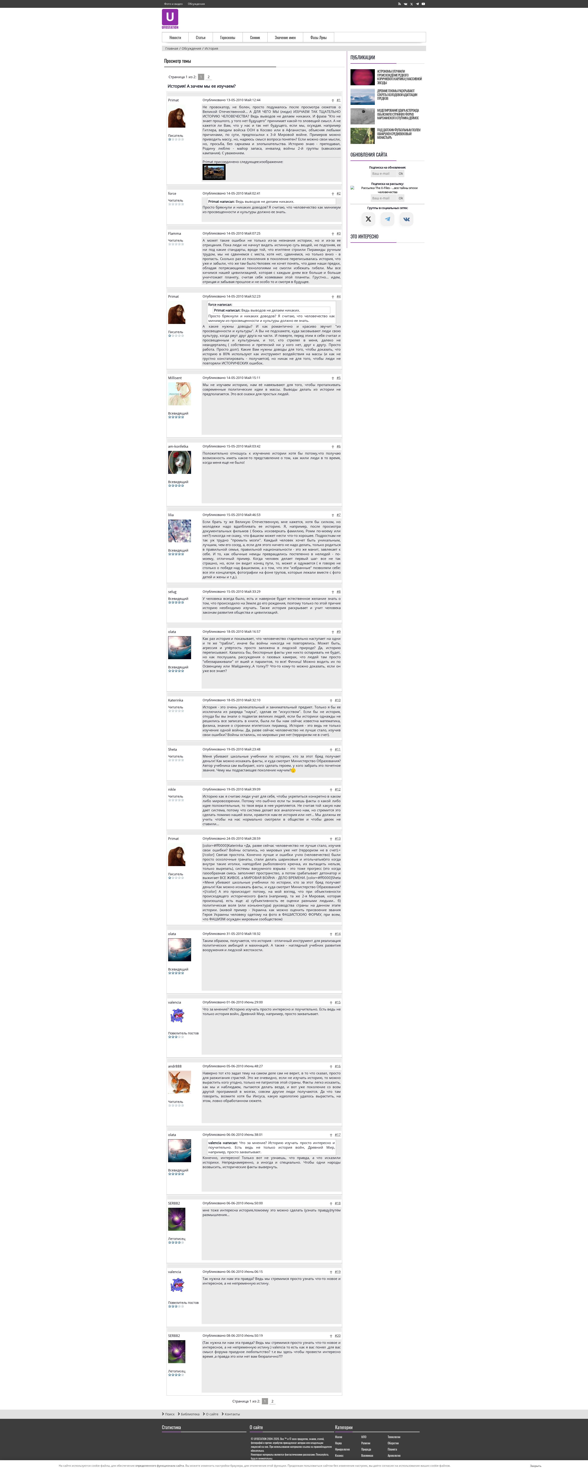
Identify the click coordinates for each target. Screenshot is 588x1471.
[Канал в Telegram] (417, 4)
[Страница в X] (411, 4)
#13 (338, 838)
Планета (392, 1449)
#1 (339, 100)
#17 (338, 1134)
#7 (339, 514)
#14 (338, 933)
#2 (339, 193)
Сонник (255, 37)
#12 (338, 789)
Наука (338, 1443)
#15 (338, 1002)
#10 (338, 700)
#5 (339, 377)
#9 (339, 631)
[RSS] (399, 4)
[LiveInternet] (166, 1440)
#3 (339, 233)
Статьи (200, 37)
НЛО (363, 1436)
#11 (338, 749)
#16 (338, 1066)
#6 (339, 446)
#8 (339, 591)
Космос (339, 1455)
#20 (338, 1335)
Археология (394, 1455)
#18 (338, 1203)
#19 (338, 1271)
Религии (365, 1443)
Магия (338, 1436)
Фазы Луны (319, 37)
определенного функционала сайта (159, 1466)
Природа (366, 1449)
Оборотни (393, 1443)
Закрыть (532, 1466)
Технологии (394, 1436)
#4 (339, 296)
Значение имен (285, 37)
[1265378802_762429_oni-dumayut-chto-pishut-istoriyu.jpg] (214, 178)
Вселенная (367, 1455)
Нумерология (342, 1449)
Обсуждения (196, 4)
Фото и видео (173, 4)
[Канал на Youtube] (423, 4)
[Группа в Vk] (405, 4)
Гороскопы (227, 37)
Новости (175, 37)
